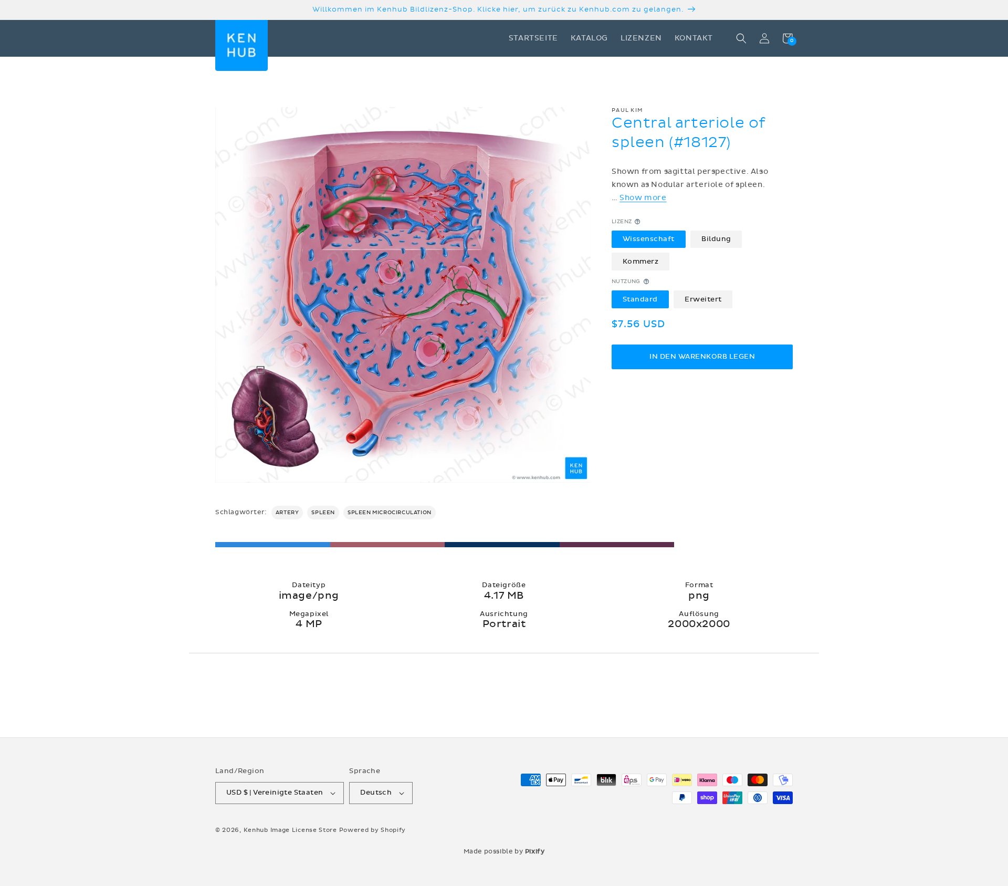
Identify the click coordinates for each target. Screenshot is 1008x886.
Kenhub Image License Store (290, 830)
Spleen (323, 512)
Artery (287, 512)
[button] (741, 38)
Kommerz (641, 261)
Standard (640, 299)
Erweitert (703, 299)
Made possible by (504, 851)
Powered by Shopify (372, 830)
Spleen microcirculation (390, 512)
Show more (643, 197)
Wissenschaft (649, 239)
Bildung (716, 239)
